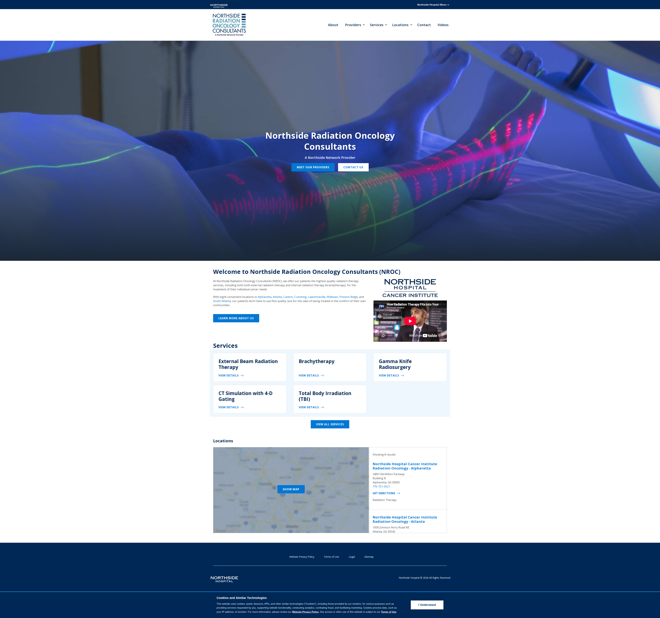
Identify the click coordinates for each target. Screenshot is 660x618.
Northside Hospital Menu (432, 4)
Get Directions (384, 493)
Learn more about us (236, 318)
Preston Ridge (348, 297)
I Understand (427, 604)
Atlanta (277, 297)
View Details (228, 375)
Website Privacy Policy (301, 556)
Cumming (300, 297)
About (333, 25)
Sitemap (368, 556)
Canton (288, 297)
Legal (352, 556)
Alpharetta (264, 297)
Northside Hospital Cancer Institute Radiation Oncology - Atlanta (405, 519)
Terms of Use (331, 556)
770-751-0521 (381, 486)
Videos (443, 25)
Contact (424, 25)
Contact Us (353, 167)
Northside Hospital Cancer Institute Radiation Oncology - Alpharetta (405, 466)
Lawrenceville (316, 297)
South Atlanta (222, 301)
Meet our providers (313, 167)
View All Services (330, 424)
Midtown (332, 297)
